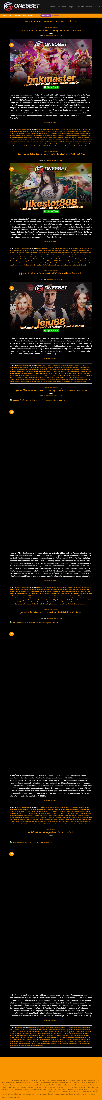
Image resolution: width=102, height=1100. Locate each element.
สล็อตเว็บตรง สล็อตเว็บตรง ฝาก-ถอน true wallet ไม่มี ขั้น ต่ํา (64, 140)
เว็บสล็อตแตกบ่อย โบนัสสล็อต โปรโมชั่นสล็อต (74, 146)
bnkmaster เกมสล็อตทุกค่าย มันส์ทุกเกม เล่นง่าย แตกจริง (51, 30)
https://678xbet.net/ (8, 1066)
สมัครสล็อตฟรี (59, 132)
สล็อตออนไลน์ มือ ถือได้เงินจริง (82, 136)
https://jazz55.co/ (21, 1073)
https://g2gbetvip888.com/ (36, 1073)
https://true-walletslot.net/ (63, 1078)
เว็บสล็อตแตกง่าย (57, 146)
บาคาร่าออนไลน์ (18, 132)
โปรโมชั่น (81, 7)
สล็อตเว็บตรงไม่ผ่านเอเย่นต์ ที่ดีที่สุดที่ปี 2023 (52, 142)
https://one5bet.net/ (80, 1066)
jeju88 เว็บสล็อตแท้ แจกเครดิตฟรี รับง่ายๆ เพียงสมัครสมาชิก (51, 273)
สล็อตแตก (76, 142)
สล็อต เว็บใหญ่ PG (31, 1031)
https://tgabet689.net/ (85, 1076)
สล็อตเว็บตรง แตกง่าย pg (20, 142)
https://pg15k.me (7, 1062)
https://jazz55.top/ (62, 1071)
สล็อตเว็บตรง (43, 140)
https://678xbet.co (22, 1066)
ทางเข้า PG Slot (76, 129)
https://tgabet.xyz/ (33, 1064)
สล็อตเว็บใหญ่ (68, 142)
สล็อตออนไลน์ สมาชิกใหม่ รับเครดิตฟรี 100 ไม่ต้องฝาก (25, 138)
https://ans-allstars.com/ (37, 1066)
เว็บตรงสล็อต (64, 144)
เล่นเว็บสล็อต (51, 144)
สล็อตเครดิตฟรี (84, 596)
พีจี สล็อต (25, 132)
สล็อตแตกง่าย (83, 142)
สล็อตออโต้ (80, 138)
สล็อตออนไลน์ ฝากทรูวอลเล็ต (66, 136)
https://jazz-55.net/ (8, 1073)
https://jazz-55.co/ (75, 1071)
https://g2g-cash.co (76, 1060)
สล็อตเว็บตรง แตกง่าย (85, 598)
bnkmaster (39, 129)
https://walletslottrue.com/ (25, 1078)
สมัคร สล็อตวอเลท (42, 132)
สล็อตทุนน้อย (61, 134)
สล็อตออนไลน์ (54, 27)
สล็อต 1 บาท (77, 132)
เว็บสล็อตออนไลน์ (28, 146)
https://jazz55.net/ (70, 1069)
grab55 (43, 807)
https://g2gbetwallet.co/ (27, 1076)
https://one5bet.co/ (93, 1066)
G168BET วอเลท (44, 1027)
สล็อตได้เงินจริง (37, 1041)
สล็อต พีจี (84, 132)
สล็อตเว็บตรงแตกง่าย (33, 142)
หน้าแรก (52, 7)
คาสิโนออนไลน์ (58, 129)
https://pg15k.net (41, 1062)
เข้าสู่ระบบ (72, 7)
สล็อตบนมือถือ (69, 134)
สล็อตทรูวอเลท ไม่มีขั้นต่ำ (42, 134)
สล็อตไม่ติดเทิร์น (20, 144)
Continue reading (51, 123)
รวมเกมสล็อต (32, 132)
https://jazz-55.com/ (89, 1071)
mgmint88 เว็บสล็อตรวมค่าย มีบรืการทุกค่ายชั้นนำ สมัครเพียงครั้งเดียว (51, 390)
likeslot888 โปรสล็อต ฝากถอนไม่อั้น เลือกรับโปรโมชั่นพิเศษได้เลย (51, 154)
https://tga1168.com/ (19, 1064)
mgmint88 (39, 588)
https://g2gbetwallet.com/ (54, 1073)
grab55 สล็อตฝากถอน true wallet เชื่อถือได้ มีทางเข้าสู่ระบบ (51, 612)
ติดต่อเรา (97, 7)
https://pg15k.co (30, 1062)
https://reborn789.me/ (55, 1069)
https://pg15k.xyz (19, 1062)
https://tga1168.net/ (59, 1064)
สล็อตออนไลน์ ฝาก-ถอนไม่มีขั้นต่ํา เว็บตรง (45, 136)
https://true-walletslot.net (39, 1069)
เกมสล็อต (34, 144)
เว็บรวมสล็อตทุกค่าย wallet (41, 1044)
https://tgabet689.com (69, 1076)
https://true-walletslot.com (46, 1071)
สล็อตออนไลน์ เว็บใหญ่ (70, 138)
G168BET (37, 1027)
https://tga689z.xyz (35, 1060)
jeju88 (38, 365)
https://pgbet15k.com (55, 1062)
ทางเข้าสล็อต (85, 588)
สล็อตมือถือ (87, 134)
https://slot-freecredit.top (28, 1071)
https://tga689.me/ (55, 1076)
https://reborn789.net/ (22, 1069)
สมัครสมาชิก (62, 7)
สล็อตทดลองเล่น (30, 134)
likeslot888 (39, 249)
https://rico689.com (49, 1060)
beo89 (32, 1027)
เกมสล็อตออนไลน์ (42, 144)
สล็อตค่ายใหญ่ (21, 134)
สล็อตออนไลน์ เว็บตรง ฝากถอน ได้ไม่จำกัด (51, 138)
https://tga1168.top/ (72, 1064)
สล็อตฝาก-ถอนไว (79, 134)
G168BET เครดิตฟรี (55, 1027)
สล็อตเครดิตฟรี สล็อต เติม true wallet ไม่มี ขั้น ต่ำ (25, 140)
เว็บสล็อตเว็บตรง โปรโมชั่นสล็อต (43, 146)
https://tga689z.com (8, 1060)
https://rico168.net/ (52, 1066)
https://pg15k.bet (89, 1060)
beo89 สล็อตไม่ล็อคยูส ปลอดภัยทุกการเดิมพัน (51, 832)
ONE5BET (47, 27)
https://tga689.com (42, 1076)
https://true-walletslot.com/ (81, 1078)
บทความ (89, 7)
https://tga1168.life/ (86, 1064)
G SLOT (38, 807)
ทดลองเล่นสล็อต (67, 129)
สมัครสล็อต (51, 132)
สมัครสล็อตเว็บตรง (68, 132)
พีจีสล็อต (61, 36)
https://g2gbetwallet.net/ (72, 1073)
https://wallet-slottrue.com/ (43, 1078)
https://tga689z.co (22, 1060)
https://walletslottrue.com (85, 1069)
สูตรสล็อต (28, 144)
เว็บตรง (58, 144)
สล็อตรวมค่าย (14, 136)
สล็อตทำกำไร (53, 134)
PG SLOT (50, 129)
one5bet (45, 129)
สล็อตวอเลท (21, 136)
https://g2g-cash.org (63, 1060)
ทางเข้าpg (84, 129)
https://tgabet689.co (8, 1078)
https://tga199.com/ (8, 1069)
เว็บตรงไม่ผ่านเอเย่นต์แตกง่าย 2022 (78, 144)
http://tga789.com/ (46, 1064)
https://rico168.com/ (66, 1066)
